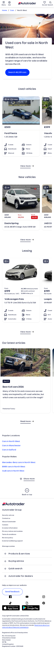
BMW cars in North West (13, 467)
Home (4, 10)
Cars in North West (11, 441)
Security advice (8, 515)
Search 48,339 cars (17, 72)
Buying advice (16, 561)
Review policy (7, 538)
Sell (9, 5)
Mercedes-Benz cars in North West (18, 462)
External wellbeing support (12, 541)
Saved (44, 5)
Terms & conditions (9, 534)
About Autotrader (9, 522)
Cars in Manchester (11, 446)
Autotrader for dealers (20, 576)
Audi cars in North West (13, 471)
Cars (12, 10)
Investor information (10, 528)
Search (50, 5)
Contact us (6, 518)
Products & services (19, 554)
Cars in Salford (9, 450)
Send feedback (12, 592)
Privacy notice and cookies (12, 531)
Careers (5, 525)
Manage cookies (8, 546)
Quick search (15, 568)
